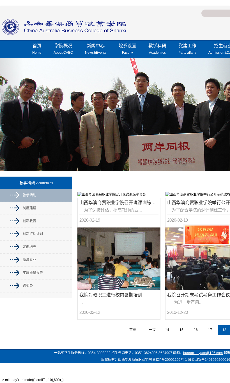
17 (210, 330)
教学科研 (157, 49)
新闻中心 (95, 49)
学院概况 (63, 49)
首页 (37, 49)
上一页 (151, 330)
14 (167, 330)
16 (196, 330)
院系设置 (127, 49)
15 (181, 330)
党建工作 (187, 49)
